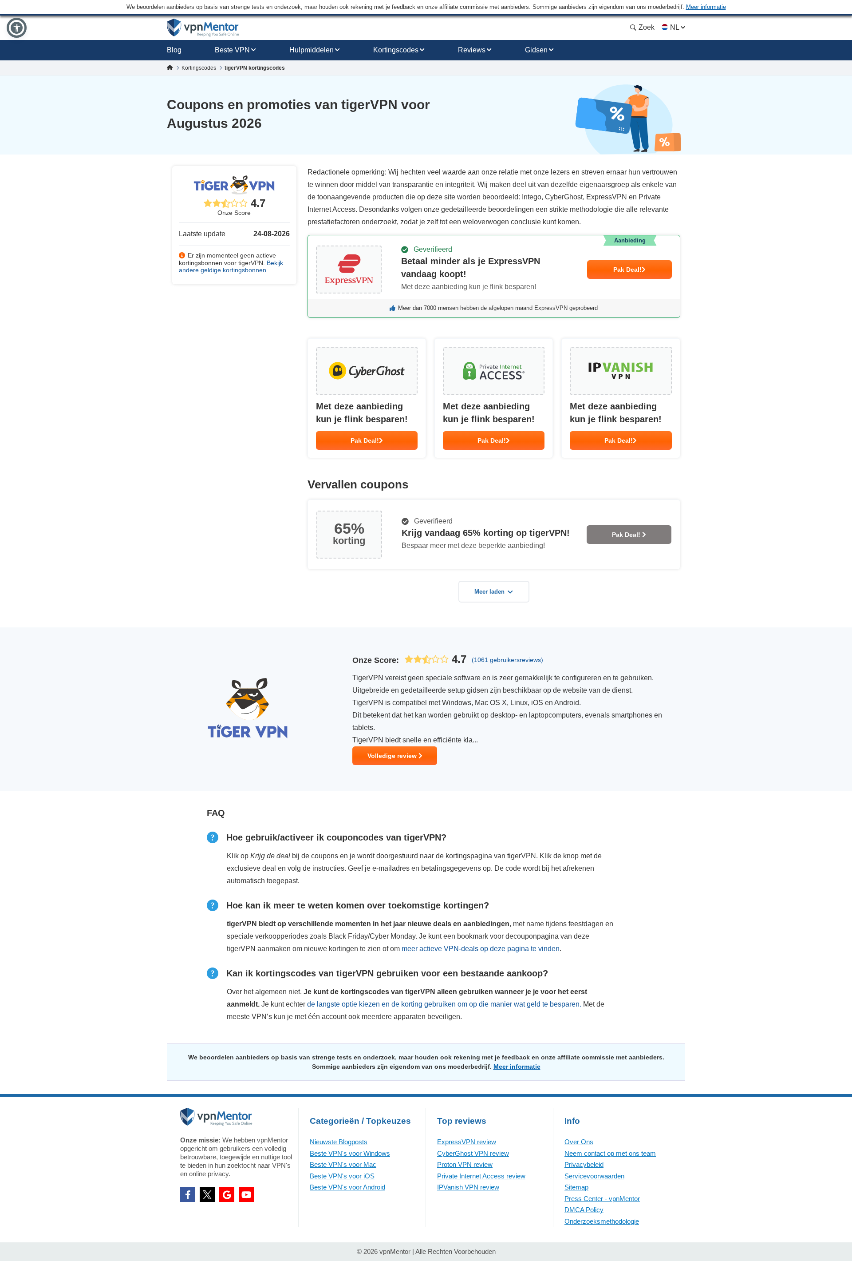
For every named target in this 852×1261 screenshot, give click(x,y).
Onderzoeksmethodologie (601, 1221)
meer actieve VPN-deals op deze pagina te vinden (481, 948)
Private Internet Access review (481, 1176)
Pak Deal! (627, 269)
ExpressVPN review (466, 1142)
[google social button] (226, 1194)
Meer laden (489, 591)
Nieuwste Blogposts (338, 1142)
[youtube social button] (246, 1194)
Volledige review (392, 755)
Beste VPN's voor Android (347, 1187)
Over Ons (578, 1142)
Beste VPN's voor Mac (343, 1164)
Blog (174, 50)
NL (674, 27)
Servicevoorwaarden (594, 1176)
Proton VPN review (465, 1164)
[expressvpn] (494, 276)
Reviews (471, 50)
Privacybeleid (584, 1164)
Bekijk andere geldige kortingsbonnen (231, 266)
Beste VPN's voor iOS (342, 1176)
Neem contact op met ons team (610, 1153)
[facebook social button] (187, 1194)
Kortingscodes (395, 50)
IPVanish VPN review (468, 1187)
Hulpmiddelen (311, 50)
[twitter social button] (207, 1194)
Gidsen (536, 50)
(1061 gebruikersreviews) (507, 659)
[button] (16, 28)
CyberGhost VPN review (473, 1153)
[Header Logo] (203, 28)
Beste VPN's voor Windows (350, 1153)
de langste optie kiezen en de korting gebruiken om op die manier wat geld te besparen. (444, 1004)
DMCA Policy (584, 1209)
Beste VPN (232, 50)
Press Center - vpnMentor (602, 1198)
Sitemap (576, 1187)
